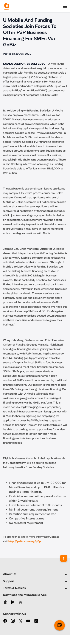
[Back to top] (63, 558)
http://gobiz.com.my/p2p (24, 541)
